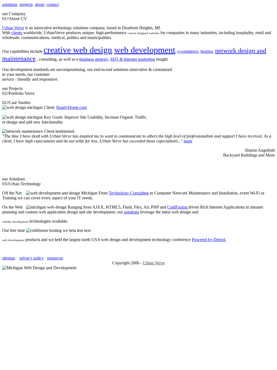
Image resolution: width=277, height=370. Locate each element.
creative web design (78, 50)
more (188, 141)
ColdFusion (177, 207)
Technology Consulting (129, 193)
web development (144, 50)
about (39, 4)
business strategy (94, 59)
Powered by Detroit (208, 239)
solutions (9, 4)
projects (26, 4)
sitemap (8, 258)
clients (16, 32)
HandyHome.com (71, 107)
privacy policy (31, 258)
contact (53, 4)
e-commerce (187, 51)
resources (55, 258)
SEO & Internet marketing (132, 59)
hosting (206, 51)
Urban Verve (13, 27)
